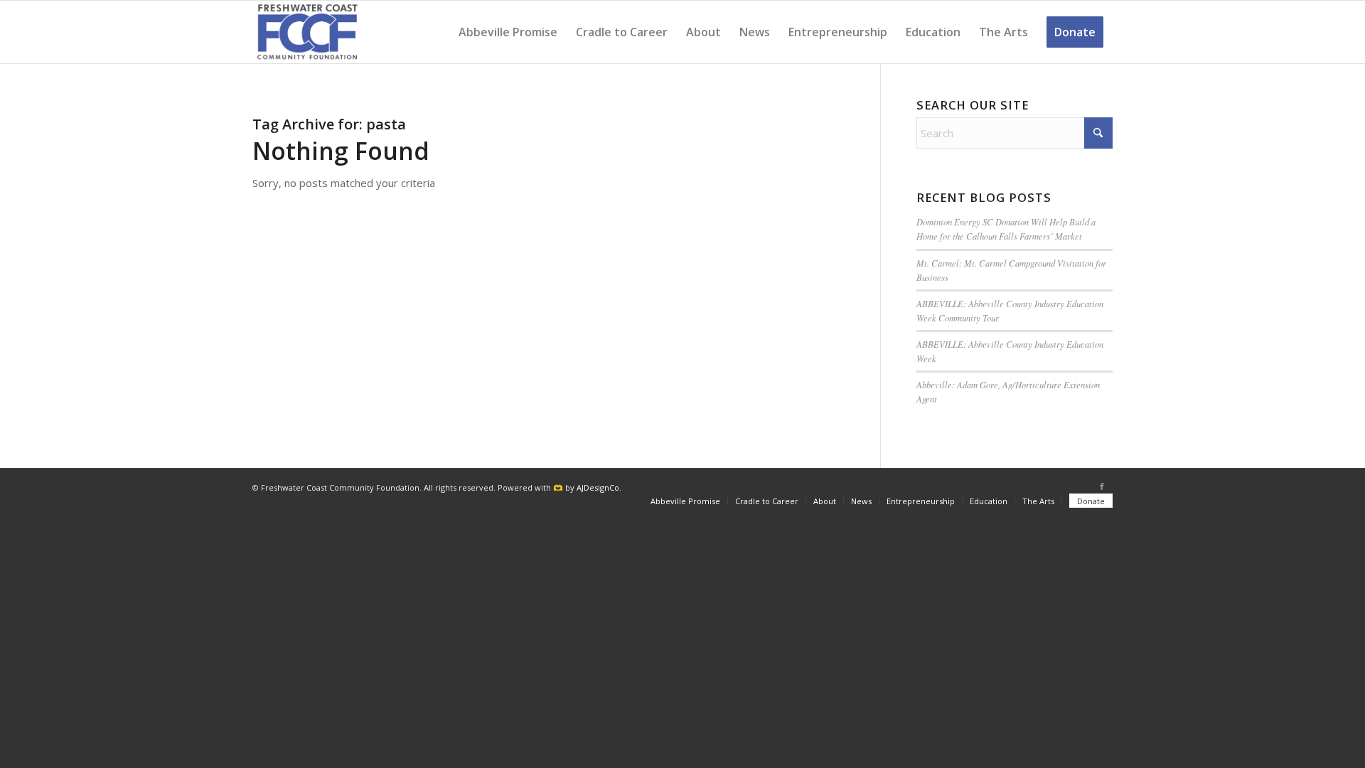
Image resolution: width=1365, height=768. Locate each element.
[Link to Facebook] (1102, 486)
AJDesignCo (598, 487)
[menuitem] (508, 32)
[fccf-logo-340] (307, 32)
